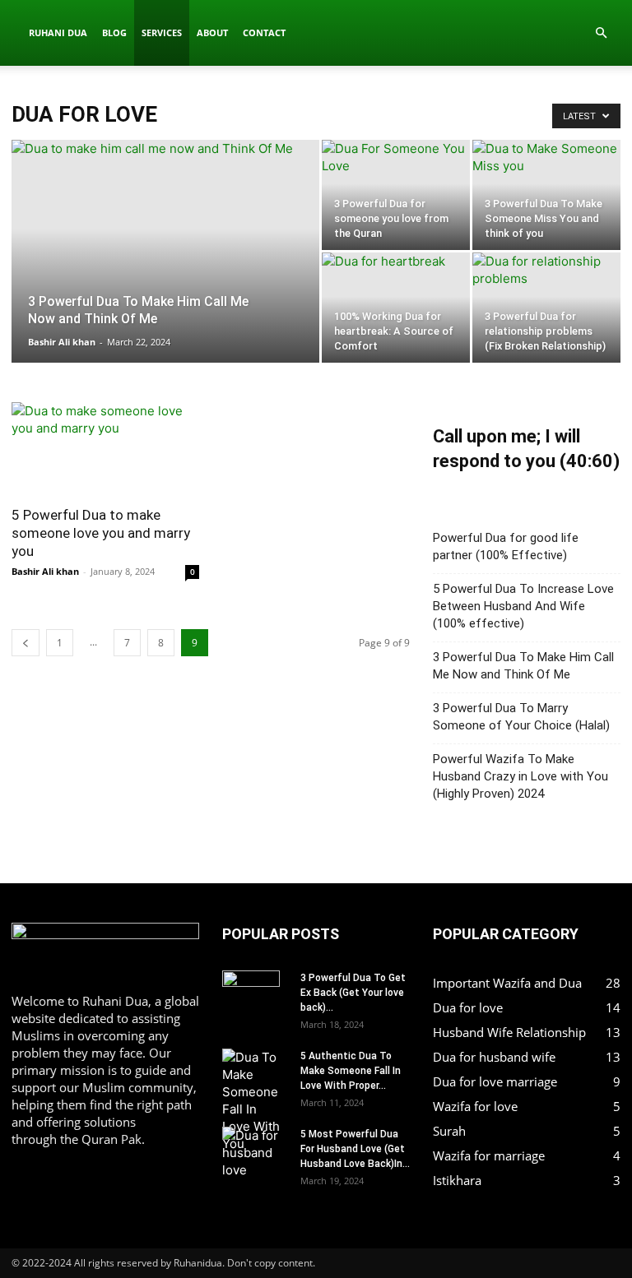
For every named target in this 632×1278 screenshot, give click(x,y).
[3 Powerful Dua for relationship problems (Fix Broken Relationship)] (546, 307)
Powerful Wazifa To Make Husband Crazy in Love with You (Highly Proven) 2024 (520, 776)
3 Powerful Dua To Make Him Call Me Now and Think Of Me (523, 666)
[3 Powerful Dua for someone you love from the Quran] (396, 214)
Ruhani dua (58, 32)
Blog (114, 32)
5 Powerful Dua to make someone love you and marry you (101, 533)
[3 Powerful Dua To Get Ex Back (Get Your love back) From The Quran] (255, 999)
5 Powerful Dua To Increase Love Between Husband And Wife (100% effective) (523, 606)
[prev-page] (26, 642)
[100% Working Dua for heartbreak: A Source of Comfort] (396, 307)
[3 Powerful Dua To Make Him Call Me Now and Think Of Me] (165, 293)
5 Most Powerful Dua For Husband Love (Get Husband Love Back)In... (355, 1148)
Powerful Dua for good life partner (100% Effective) (506, 546)
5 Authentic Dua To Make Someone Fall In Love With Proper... (350, 1070)
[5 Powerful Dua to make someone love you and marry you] (105, 448)
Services (162, 32)
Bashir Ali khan (61, 342)
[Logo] (16, 33)
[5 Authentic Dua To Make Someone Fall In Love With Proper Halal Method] (255, 1100)
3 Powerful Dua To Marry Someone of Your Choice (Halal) (521, 717)
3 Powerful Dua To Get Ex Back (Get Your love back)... (353, 992)
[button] (600, 33)
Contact (264, 32)
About (212, 32)
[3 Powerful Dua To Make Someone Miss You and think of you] (546, 214)
